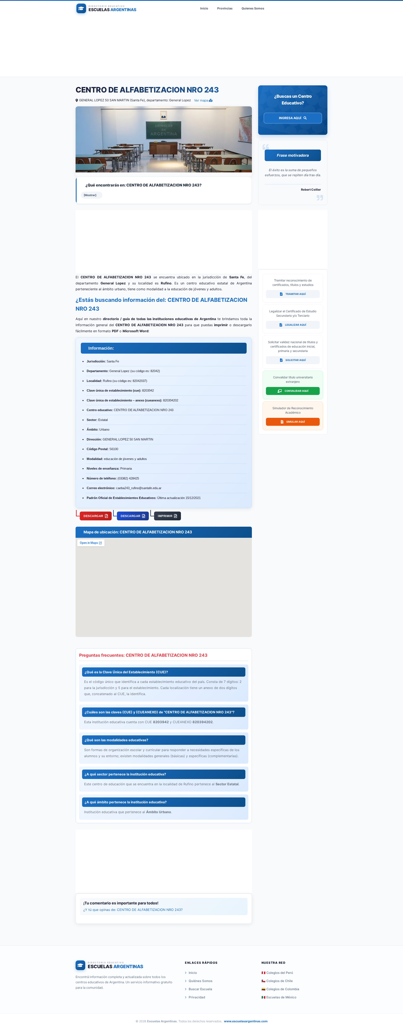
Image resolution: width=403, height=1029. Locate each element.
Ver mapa (201, 100)
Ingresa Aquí (290, 118)
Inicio (204, 8)
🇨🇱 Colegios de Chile (277, 981)
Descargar (93, 516)
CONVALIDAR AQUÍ (296, 390)
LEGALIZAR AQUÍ (295, 324)
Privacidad (197, 997)
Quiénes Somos (200, 981)
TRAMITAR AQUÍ (295, 294)
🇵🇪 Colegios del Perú (277, 973)
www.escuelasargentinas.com (246, 1021)
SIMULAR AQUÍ (295, 421)
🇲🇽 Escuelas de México (279, 997)
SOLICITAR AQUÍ (295, 360)
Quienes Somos (253, 8)
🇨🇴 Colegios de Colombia (280, 989)
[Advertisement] (201, 47)
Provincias (225, 8)
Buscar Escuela (200, 989)
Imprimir (165, 516)
